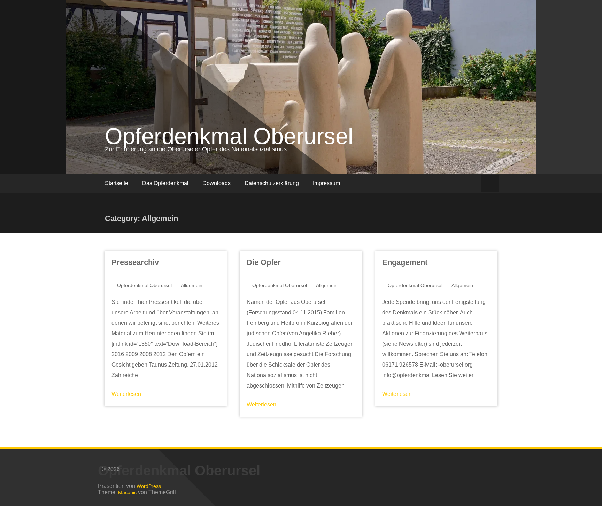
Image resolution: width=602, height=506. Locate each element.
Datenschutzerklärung (272, 183)
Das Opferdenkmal (165, 183)
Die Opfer (264, 262)
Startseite (116, 183)
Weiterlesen (126, 394)
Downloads (216, 183)
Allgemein (191, 285)
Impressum (326, 183)
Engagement (404, 262)
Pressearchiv (135, 262)
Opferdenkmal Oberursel (229, 136)
